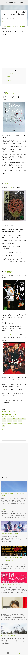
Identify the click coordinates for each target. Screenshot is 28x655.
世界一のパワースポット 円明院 (8, 635)
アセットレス (4, 509)
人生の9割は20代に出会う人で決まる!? (14, 2)
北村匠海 (20, 423)
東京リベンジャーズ (12, 334)
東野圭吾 (9, 423)
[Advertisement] (14, 50)
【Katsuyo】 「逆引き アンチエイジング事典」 (11, 584)
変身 (14, 26)
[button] (2, 22)
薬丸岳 (3, 425)
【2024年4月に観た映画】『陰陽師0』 (10, 533)
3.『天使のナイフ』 (11, 80)
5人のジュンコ (6, 26)
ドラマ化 (4, 418)
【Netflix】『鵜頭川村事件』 (9, 412)
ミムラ (8, 418)
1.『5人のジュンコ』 (11, 73)
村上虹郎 (4, 423)
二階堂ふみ (14, 423)
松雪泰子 (23, 418)
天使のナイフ (20, 26)
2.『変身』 (8, 77)
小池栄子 (18, 418)
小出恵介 (13, 418)
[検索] (26, 2)
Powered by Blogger (15, 653)
